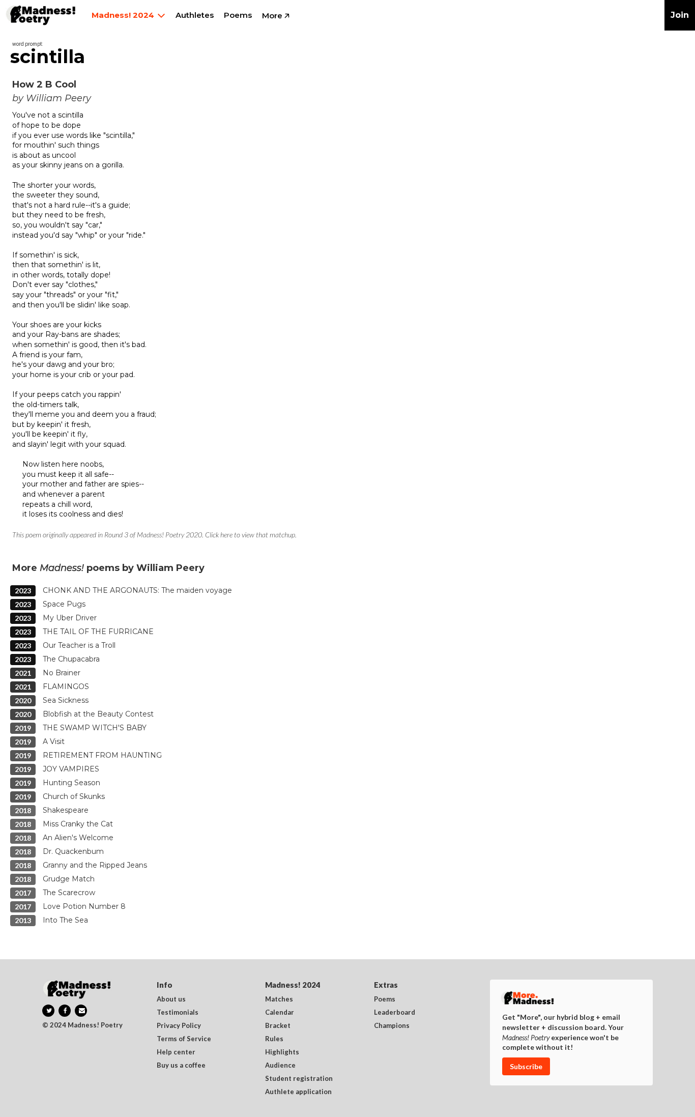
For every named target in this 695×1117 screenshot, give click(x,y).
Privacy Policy (179, 1025)
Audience (280, 1065)
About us (171, 999)
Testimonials (177, 1012)
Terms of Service (184, 1039)
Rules (274, 1039)
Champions (392, 1025)
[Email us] (81, 1011)
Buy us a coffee (181, 1065)
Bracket (278, 1025)
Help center (176, 1052)
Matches (279, 999)
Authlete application (298, 1092)
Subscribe (526, 1066)
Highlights (282, 1052)
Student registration (299, 1078)
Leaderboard (394, 1012)
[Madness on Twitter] (48, 1011)
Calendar (279, 1012)
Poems (384, 999)
